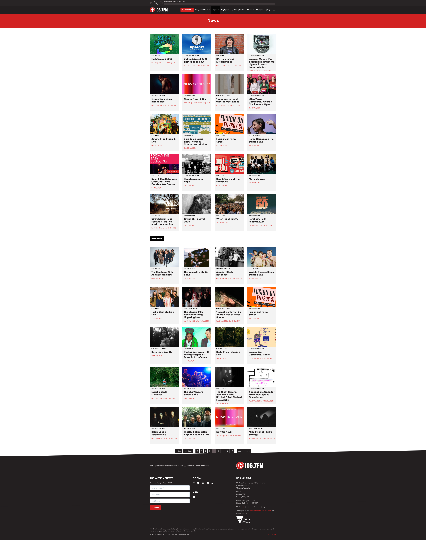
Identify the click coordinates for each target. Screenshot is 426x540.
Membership (187, 9)
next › (240, 451)
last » (248, 451)
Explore (224, 10)
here (242, 507)
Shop (268, 10)
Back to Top (272, 534)
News (215, 10)
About (250, 10)
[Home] (159, 10)
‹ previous (187, 451)
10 (218, 451)
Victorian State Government (260, 510)
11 (223, 451)
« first (178, 451)
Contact (259, 10)
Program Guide (202, 10)
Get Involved (237, 10)
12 (227, 451)
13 (232, 451)
